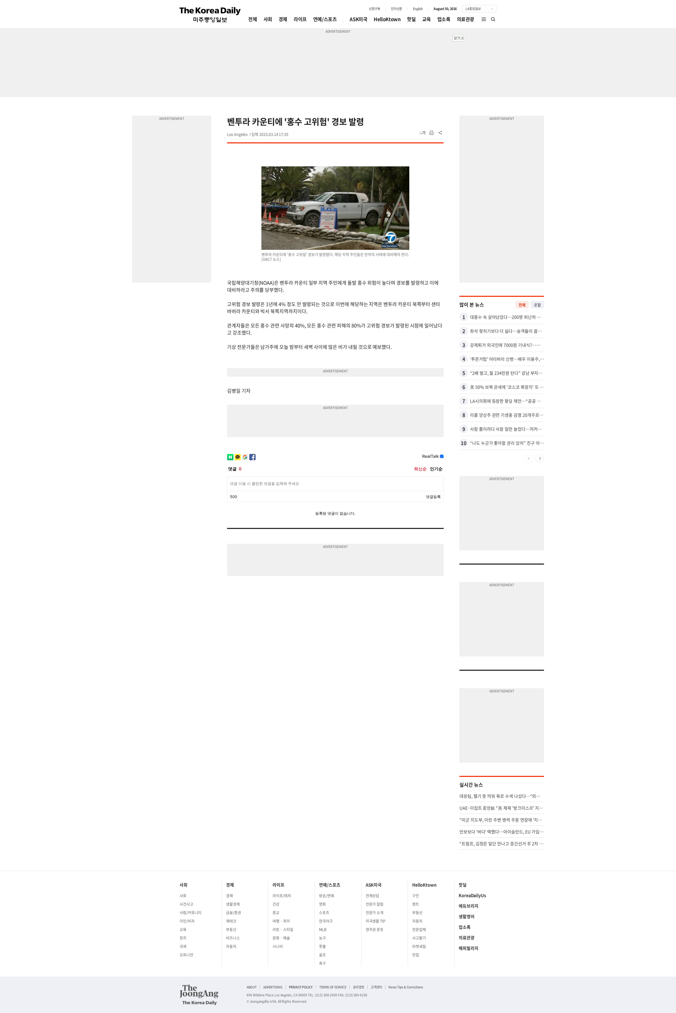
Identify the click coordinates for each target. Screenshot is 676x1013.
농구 (322, 937)
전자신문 (396, 8)
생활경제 (233, 904)
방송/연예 (326, 895)
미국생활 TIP (376, 920)
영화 (322, 904)
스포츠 (324, 912)
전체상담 (372, 895)
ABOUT (252, 987)
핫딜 (411, 19)
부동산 (231, 929)
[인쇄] (431, 133)
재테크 (231, 920)
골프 (322, 954)
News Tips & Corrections (405, 987)
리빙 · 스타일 (283, 929)
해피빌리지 (468, 948)
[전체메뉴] (484, 19)
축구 (322, 963)
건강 (276, 904)
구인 (415, 895)
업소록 (443, 19)
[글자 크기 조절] (422, 133)
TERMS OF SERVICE (332, 987)
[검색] (493, 19)
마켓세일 (419, 946)
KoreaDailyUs (472, 895)
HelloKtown (387, 19)
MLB (322, 929)
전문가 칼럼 (375, 904)
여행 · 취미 (281, 920)
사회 (268, 19)
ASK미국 (358, 19)
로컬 (537, 304)
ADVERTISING (272, 987)
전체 (252, 19)
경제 (283, 19)
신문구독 (374, 8)
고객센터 (376, 987)
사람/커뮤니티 (190, 912)
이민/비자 (187, 920)
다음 (540, 458)
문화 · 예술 (281, 937)
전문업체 (419, 929)
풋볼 (322, 946)
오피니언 (186, 954)
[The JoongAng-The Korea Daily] (199, 994)
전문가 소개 (375, 912)
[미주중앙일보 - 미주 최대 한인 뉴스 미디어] (210, 14)
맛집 (415, 954)
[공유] (440, 133)
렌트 (415, 904)
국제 (183, 946)
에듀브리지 (468, 906)
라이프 (300, 19)
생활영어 (467, 916)
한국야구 (326, 920)
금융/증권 (233, 912)
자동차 (231, 946)
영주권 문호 (375, 929)
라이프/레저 (282, 895)
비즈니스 (233, 937)
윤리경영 (358, 987)
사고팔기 (419, 937)
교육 (426, 19)
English (418, 8)
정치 (183, 937)
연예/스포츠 (325, 19)
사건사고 (186, 904)
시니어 (278, 946)
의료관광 (465, 19)
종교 (276, 912)
